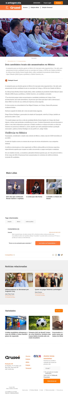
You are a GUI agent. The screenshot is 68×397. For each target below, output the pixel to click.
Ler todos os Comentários (47, 243)
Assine (41, 390)
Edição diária (35, 7)
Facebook (59, 255)
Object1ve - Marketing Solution (12, 392)
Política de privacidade (49, 390)
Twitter (62, 255)
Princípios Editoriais (34, 390)
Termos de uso (60, 390)
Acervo (25, 7)
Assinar (58, 3)
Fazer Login (47, 3)
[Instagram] (39, 356)
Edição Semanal (47, 7)
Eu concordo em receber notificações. (51, 372)
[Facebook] (35, 356)
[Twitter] (37, 356)
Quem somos (25, 390)
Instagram (56, 255)
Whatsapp (53, 255)
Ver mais (58, 310)
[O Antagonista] (13, 3)
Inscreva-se (52, 381)
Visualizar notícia (11, 180)
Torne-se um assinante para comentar (20, 243)
